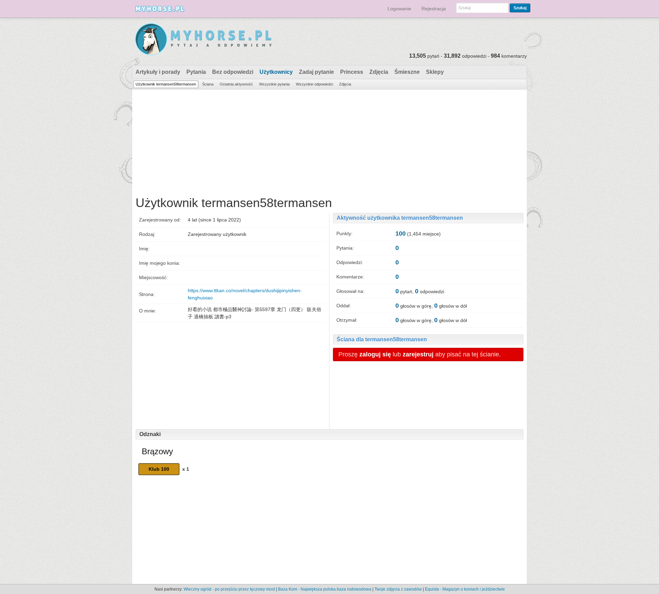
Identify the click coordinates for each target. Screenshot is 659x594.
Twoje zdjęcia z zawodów (398, 589)
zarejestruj (418, 354)
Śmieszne (407, 72)
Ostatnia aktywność (236, 84)
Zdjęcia (378, 72)
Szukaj (520, 7)
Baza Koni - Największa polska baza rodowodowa (324, 589)
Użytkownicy (276, 72)
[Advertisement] (329, 141)
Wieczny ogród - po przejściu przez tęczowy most (229, 589)
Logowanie (399, 8)
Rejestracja (433, 8)
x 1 (185, 469)
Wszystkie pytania (274, 84)
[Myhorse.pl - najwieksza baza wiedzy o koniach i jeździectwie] (203, 40)
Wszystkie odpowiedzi (314, 84)
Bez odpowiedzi (232, 72)
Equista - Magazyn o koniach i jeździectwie (465, 589)
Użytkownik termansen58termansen (166, 84)
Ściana (207, 84)
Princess (351, 72)
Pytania (196, 72)
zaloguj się (375, 354)
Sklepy (435, 72)
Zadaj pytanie (316, 72)
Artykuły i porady (158, 72)
